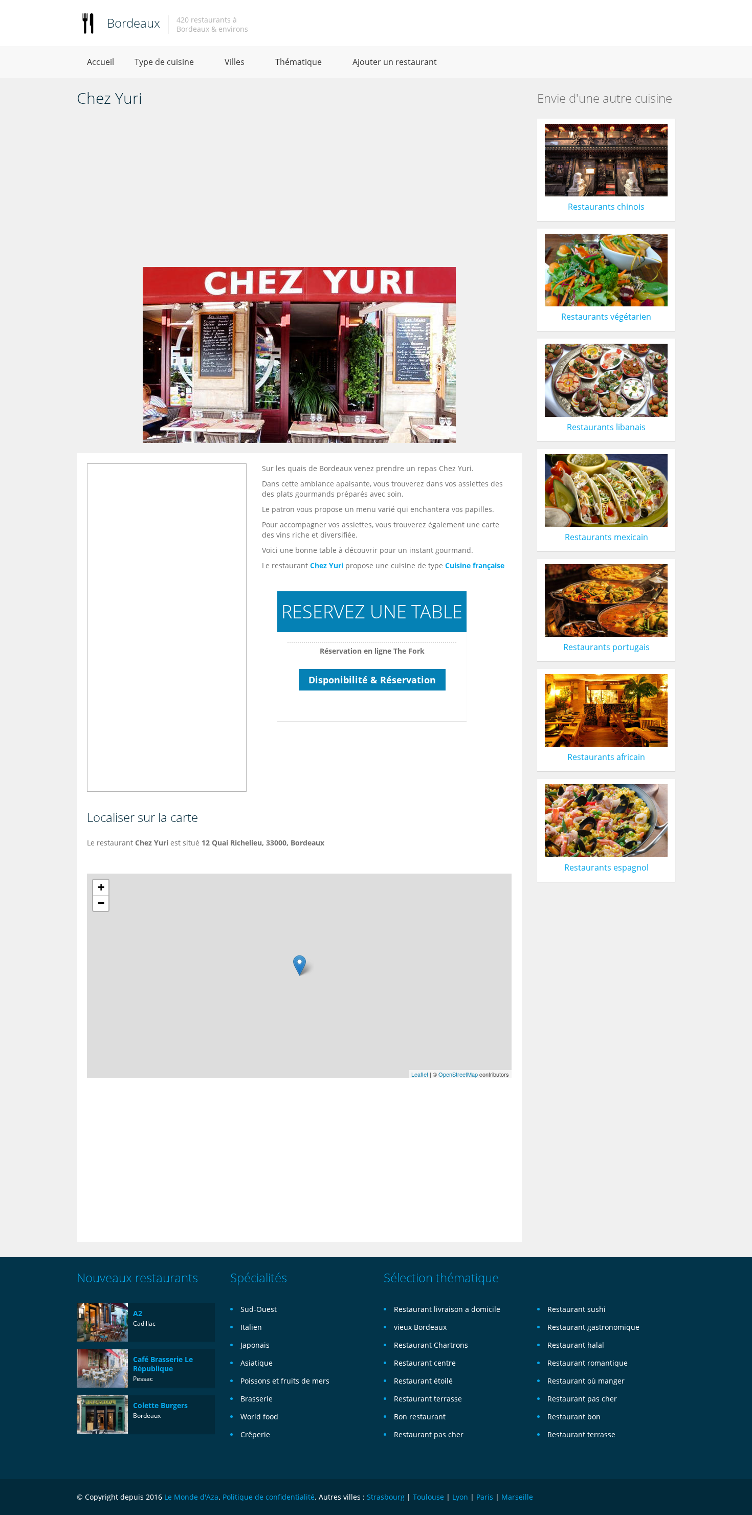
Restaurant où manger (586, 1381)
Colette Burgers (160, 1405)
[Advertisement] (299, 190)
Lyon (460, 1497)
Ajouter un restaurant (394, 62)
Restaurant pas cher (428, 1434)
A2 (137, 1313)
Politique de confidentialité (269, 1497)
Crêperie (255, 1434)
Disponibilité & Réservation (372, 680)
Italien (251, 1327)
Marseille (517, 1497)
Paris (484, 1497)
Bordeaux (133, 22)
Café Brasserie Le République (163, 1363)
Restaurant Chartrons (431, 1345)
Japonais (255, 1345)
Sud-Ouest (258, 1309)
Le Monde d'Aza (191, 1497)
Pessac (143, 1378)
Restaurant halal (575, 1345)
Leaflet (419, 1074)
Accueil (100, 62)
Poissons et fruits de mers (284, 1381)
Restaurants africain (606, 757)
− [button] (101, 903)
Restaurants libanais (606, 427)
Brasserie (256, 1398)
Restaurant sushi (576, 1309)
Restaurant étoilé (423, 1381)
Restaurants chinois (606, 206)
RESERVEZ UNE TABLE (371, 611)
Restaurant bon (574, 1416)
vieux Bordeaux (420, 1327)
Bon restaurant (420, 1416)
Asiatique (256, 1363)
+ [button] (101, 887)
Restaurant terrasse (428, 1398)
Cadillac (144, 1323)
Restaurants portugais (606, 647)
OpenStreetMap (458, 1074)
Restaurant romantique (587, 1363)
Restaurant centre (425, 1363)
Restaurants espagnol (606, 867)
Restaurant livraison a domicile (447, 1309)
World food (259, 1416)
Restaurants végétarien (606, 316)
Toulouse (428, 1497)
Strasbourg (386, 1497)
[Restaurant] (88, 23)
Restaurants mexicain (606, 537)
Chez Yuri (326, 565)
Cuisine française (474, 565)
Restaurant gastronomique (593, 1327)
